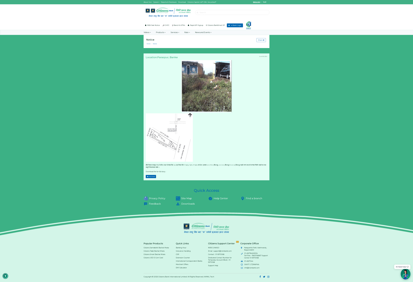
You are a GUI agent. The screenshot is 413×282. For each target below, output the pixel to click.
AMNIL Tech (209, 277)
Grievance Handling (183, 251)
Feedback (155, 203)
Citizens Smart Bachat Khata (154, 254)
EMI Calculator (181, 268)
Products (160, 32)
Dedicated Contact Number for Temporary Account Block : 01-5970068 (220, 260)
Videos (147, 32)
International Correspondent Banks (189, 261)
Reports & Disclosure (169, 2)
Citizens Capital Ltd (194, 2)
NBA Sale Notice (153, 25)
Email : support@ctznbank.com (220, 251)
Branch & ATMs (179, 25)
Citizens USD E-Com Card (153, 258)
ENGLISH (256, 2)
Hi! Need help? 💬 (402, 267)
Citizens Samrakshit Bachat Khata (156, 248)
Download (182, 2)
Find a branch (254, 198)
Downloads (188, 203)
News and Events (202, 32)
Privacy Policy (157, 198)
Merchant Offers (182, 264)
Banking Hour (181, 248)
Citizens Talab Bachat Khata (154, 251)
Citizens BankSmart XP (216, 25)
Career (155, 2)
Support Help (213, 266)
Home (148, 44)
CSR (177, 254)
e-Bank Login (235, 25)
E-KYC (166, 25)
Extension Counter (183, 258)
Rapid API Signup (196, 25)
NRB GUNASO (213, 248)
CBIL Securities (209, 2)
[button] (5, 276)
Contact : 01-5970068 (216, 254)
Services (174, 32)
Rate (186, 32)
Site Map (186, 198)
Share (260, 40)
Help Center (220, 198)
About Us (147, 2)
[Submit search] (197, 12)
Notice (155, 44)
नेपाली (264, 2)
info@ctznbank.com (252, 268)
